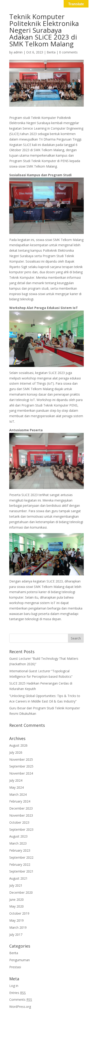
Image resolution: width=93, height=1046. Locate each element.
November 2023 (21, 815)
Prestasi (15, 967)
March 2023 (18, 843)
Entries (17, 993)
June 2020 (16, 899)
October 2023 (19, 822)
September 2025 (21, 766)
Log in (13, 985)
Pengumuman (19, 960)
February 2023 (19, 850)
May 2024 (16, 787)
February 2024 (19, 801)
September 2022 (21, 857)
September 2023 (21, 829)
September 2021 (21, 871)
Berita (51, 52)
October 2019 (19, 913)
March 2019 (18, 927)
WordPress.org (20, 1006)
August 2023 (18, 836)
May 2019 (16, 920)
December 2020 (21, 892)
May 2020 (16, 906)
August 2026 (18, 745)
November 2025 (21, 759)
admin (18, 52)
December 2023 (21, 808)
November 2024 (21, 773)
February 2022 (19, 864)
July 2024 (15, 780)
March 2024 (18, 794)
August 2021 (18, 878)
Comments (20, 999)
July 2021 (15, 885)
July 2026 (15, 752)
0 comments (68, 52)
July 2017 (15, 934)
